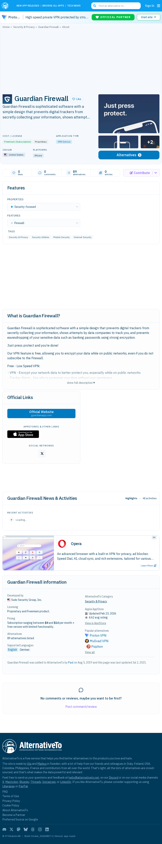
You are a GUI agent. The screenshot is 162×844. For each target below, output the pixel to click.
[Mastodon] (19, 829)
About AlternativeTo (15, 810)
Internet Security (82, 237)
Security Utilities (40, 237)
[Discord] (4, 829)
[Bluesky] (26, 829)
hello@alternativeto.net (84, 777)
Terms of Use (10, 796)
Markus (42, 764)
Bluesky (24, 782)
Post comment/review (81, 707)
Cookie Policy (10, 805)
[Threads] (33, 829)
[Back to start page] (6, 5)
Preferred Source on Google (20, 819)
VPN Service (64, 141)
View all (90, 652)
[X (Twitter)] (11, 829)
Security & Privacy (18, 237)
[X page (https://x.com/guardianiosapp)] (42, 453)
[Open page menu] (158, 6)
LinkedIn (65, 782)
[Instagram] (40, 829)
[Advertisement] (81, 60)
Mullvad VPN (99, 641)
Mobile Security (61, 237)
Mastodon (11, 782)
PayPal (23, 786)
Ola (29, 764)
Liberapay (8, 786)
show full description (81, 383)
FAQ (5, 791)
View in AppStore (95, 623)
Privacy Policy (11, 801)
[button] (77, 99)
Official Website (41, 413)
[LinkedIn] (47, 829)
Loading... (21, 520)
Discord (113, 777)
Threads (35, 782)
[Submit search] (94, 5)
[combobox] (116, 5)
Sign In (149, 6)
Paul (70, 662)
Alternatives (126, 155)
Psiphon (97, 646)
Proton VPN (98, 635)
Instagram (49, 782)
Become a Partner (13, 815)
